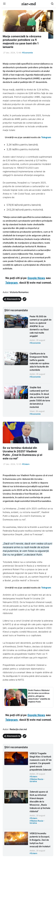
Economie (27, 52)
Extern (25, 464)
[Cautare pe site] (52, 3)
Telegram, (11, 282)
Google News (36, 278)
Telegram (46, 137)
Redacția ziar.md (18, 729)
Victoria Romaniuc (19, 292)
